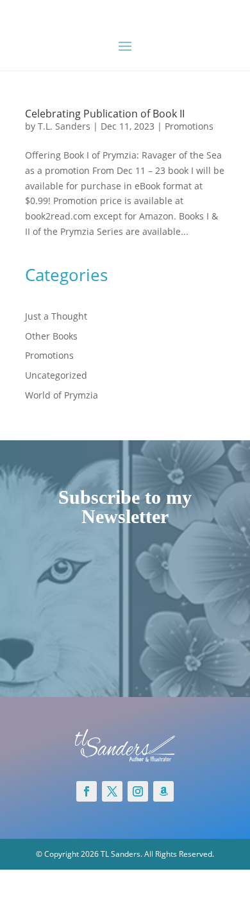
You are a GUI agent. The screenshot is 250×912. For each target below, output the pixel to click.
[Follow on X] (112, 791)
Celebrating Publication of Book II (105, 114)
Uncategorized (56, 375)
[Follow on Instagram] (138, 791)
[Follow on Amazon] (163, 791)
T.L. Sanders (64, 126)
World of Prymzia (61, 395)
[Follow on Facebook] (86, 791)
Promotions (189, 126)
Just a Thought (56, 316)
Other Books (51, 336)
